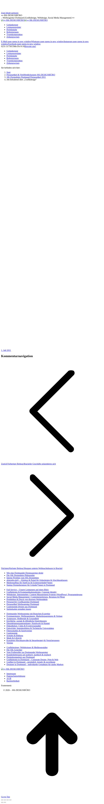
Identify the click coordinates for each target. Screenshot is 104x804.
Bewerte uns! (30, 46)
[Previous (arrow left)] (2, 802)
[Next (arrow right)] (5, 802)
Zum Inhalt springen (9, 13)
